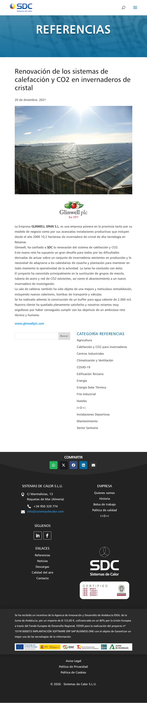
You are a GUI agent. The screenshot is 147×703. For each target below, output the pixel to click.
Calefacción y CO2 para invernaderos (102, 347)
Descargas (42, 567)
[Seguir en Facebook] (47, 536)
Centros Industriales (90, 353)
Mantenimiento (87, 421)
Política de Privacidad (73, 667)
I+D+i (81, 408)
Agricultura (84, 340)
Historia (104, 499)
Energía (82, 380)
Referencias (42, 555)
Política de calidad (104, 510)
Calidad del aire (42, 572)
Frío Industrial (86, 394)
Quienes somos (104, 493)
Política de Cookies (73, 672)
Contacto (42, 578)
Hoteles (82, 401)
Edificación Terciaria (90, 374)
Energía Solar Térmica (91, 387)
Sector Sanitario (87, 428)
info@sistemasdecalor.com (45, 511)
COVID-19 (83, 367)
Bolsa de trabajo (104, 504)
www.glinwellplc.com (29, 323)
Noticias (42, 561)
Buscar (64, 336)
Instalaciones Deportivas (93, 414)
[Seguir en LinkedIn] (38, 536)
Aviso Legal (73, 661)
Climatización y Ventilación (95, 360)
